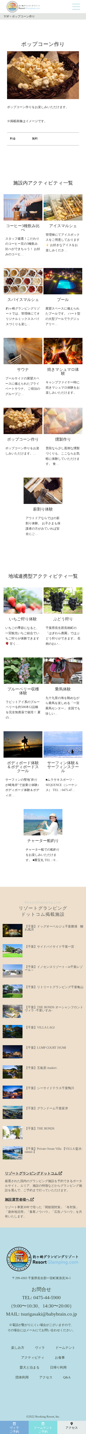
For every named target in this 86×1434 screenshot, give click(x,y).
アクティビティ (32, 1357)
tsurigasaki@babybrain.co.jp (49, 1314)
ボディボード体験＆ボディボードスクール (23, 767)
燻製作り (63, 439)
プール (63, 299)
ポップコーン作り (23, 439)
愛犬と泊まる (29, 1367)
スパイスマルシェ (23, 299)
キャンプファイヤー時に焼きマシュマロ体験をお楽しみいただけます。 (63, 388)
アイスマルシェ (63, 226)
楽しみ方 (17, 1347)
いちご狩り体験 (23, 619)
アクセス (45, 1377)
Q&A (67, 1377)
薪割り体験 (43, 509)
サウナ (23, 369)
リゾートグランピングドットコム (32, 1173)
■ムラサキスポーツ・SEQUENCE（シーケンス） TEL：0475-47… (61, 785)
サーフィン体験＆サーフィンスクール (63, 767)
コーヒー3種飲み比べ (23, 228)
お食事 (60, 1357)
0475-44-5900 (47, 1297)
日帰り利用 (58, 1367)
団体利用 (22, 1377)
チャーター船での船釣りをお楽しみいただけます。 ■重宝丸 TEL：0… (43, 855)
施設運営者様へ (17, 1199)
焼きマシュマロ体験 (63, 371)
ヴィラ (40, 1347)
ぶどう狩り (63, 619)
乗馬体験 (63, 689)
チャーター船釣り (43, 840)
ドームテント (65, 1347)
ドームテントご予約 (43, 1429)
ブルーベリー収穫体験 (23, 691)
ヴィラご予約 (14, 1429)
